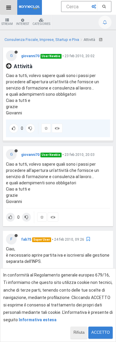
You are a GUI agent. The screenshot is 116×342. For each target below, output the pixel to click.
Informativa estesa (38, 319)
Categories (41, 23)
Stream (7, 23)
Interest (22, 23)
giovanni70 (30, 56)
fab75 (26, 239)
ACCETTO (100, 332)
